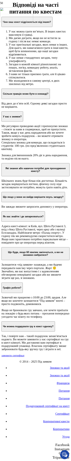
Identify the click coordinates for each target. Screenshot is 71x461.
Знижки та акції (60, 367)
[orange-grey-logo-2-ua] (16, 21)
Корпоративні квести (56, 421)
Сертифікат (62, 413)
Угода (66, 436)
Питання (64, 390)
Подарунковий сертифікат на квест (48, 406)
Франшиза (63, 383)
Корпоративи (61, 429)
